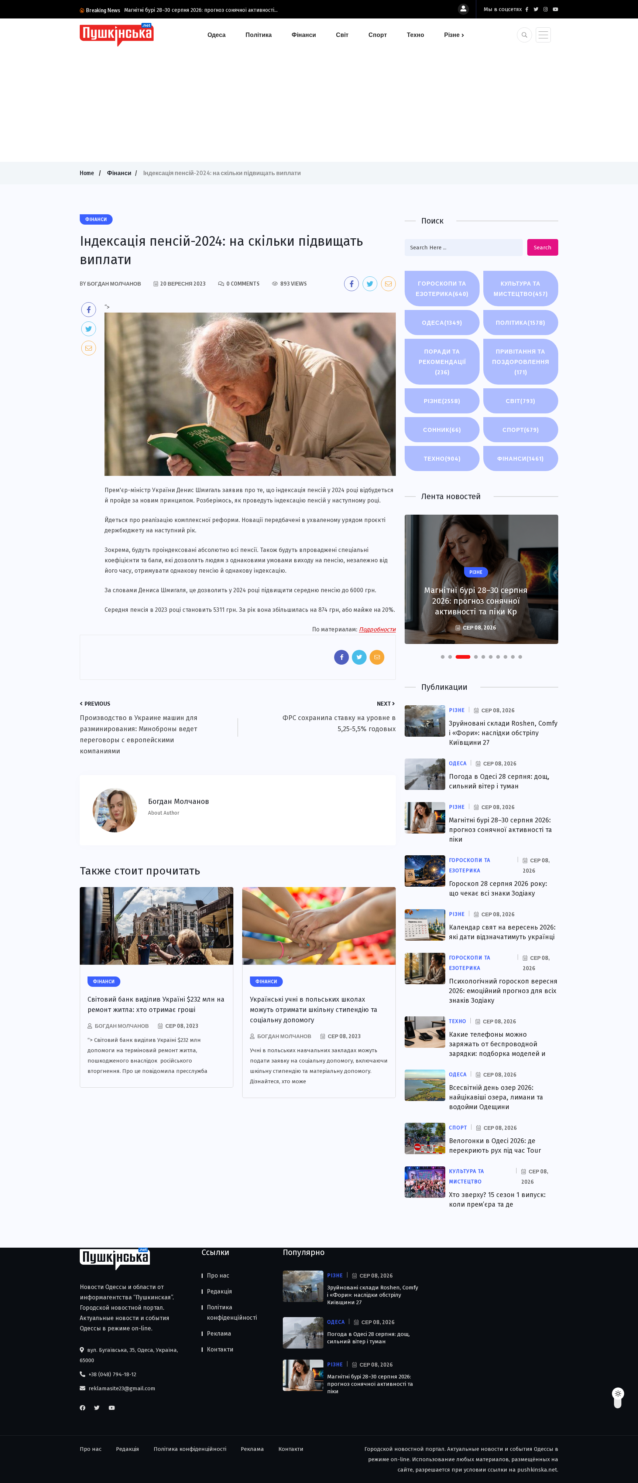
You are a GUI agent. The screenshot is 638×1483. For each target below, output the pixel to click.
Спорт (377, 34)
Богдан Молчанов (122, 1026)
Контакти (220, 1349)
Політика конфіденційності (232, 1312)
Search (543, 247)
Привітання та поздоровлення (520, 361)
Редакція (219, 1291)
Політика (259, 34)
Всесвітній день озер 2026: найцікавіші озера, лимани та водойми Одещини (496, 1097)
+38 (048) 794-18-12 (111, 1374)
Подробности (377, 629)
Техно (415, 34)
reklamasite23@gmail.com (121, 1388)
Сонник (442, 429)
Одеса (216, 34)
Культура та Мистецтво (521, 288)
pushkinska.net (537, 1469)
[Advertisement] (319, 102)
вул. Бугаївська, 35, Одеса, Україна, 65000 (129, 1355)
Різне (452, 34)
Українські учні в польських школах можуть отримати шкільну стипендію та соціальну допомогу (313, 1009)
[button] (443, 657)
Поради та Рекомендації (442, 361)
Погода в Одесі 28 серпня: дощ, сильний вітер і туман (368, 1338)
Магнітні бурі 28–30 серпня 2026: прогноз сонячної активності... (201, 10)
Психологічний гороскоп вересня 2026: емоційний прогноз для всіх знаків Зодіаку (503, 991)
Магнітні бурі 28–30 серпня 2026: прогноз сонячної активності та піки (500, 829)
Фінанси (304, 34)
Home (87, 173)
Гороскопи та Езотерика (442, 288)
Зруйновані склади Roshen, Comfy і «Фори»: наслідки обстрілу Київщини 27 (503, 733)
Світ (342, 34)
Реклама (219, 1333)
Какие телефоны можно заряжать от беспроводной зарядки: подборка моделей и (497, 1044)
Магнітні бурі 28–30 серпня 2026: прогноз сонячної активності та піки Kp (476, 601)
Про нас (218, 1275)
